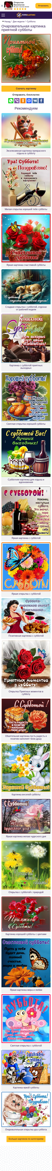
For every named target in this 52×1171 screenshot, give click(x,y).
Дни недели (18, 21)
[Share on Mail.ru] (29, 100)
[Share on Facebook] (41, 100)
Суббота (31, 21)
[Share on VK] (35, 100)
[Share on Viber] (16, 100)
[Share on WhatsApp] (10, 100)
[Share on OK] (23, 100)
